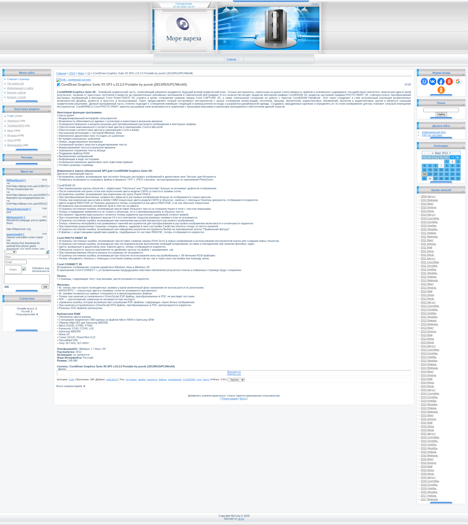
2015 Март (427, 415)
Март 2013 (441, 153)
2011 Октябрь (429, 265)
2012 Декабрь (429, 316)
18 (88, 73)
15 (446, 169)
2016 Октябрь (429, 484)
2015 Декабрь (429, 448)
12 (430, 169)
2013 (72, 73)
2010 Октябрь (429, 221)
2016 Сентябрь (430, 481)
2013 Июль (427, 342)
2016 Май (426, 466)
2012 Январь (429, 276)
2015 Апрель (428, 418)
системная (131, 379)
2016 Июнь (427, 470)
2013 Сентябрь (430, 349)
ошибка (142, 379)
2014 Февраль (429, 367)
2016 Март (427, 459)
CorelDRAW (189, 379)
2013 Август (428, 345)
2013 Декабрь (429, 360)
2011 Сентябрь (430, 262)
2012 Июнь (427, 294)
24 (458, 174)
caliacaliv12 (112, 379)
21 (441, 174)
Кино (10, 130)
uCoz (241, 518)
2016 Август (428, 477)
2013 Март (427, 327)
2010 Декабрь (429, 229)
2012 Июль (427, 298)
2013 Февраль (429, 324)
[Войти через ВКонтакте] (432, 81)
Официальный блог (434, 132)
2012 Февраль (429, 280)
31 (458, 178)
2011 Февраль (429, 236)
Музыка (12, 135)
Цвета (206, 379)
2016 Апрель (428, 462)
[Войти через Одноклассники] (441, 90)
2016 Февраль (429, 455)
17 (458, 169)
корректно (152, 379)
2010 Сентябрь (430, 218)
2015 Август (428, 433)
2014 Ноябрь (429, 400)
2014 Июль (427, 386)
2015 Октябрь (429, 440)
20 (435, 174)
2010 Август (428, 214)
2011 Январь (428, 232)
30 (452, 178)
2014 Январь (429, 364)
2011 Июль (427, 254)
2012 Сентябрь (430, 305)
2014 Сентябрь (430, 393)
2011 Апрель (428, 243)
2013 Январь (429, 320)
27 (435, 178)
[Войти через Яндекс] (449, 81)
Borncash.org (234, 372)
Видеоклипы (14, 145)
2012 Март (427, 283)
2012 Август (428, 302)
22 (446, 174)
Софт (10, 115)
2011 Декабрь (429, 273)
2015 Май (426, 422)
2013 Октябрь (429, 353)
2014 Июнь (427, 382)
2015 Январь (429, 408)
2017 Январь (429, 495)
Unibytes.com (234, 374)
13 (435, 169)
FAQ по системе (432, 135)
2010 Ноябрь (429, 225)
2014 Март (427, 371)
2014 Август (428, 389)
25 (424, 178)
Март (81, 73)
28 (441, 178)
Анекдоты (13, 120)
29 (446, 178)
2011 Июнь (427, 251)
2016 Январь (429, 451)
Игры (10, 140)
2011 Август (428, 258)
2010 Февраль (429, 200)
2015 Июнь (427, 426)
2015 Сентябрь (430, 437)
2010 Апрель (428, 207)
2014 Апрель (428, 375)
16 (452, 169)
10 (458, 165)
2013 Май (426, 335)
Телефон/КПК (15, 125)
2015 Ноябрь (429, 444)
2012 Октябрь (429, 309)
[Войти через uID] (424, 81)
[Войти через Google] (458, 81)
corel (198, 379)
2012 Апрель (428, 287)
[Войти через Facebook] (441, 81)
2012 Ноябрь (429, 313)
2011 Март (427, 240)
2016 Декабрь (429, 491)
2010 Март (427, 203)
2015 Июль (427, 429)
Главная (231, 59)
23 (452, 174)
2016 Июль (427, 473)
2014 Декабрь (429, 404)
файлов (162, 379)
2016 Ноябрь (429, 488)
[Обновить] (47, 251)
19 (430, 174)
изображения (174, 379)
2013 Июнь (427, 338)
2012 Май (426, 291)
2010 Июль (427, 210)
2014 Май (426, 378)
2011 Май (426, 247)
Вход (243, 398)
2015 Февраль (429, 411)
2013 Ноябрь (429, 356)
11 (424, 169)
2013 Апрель (428, 331)
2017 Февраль (429, 499)
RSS (315, 3)
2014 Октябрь (429, 397)
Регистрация (230, 398)
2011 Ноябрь (428, 269)
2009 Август (428, 196)
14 (441, 169)
